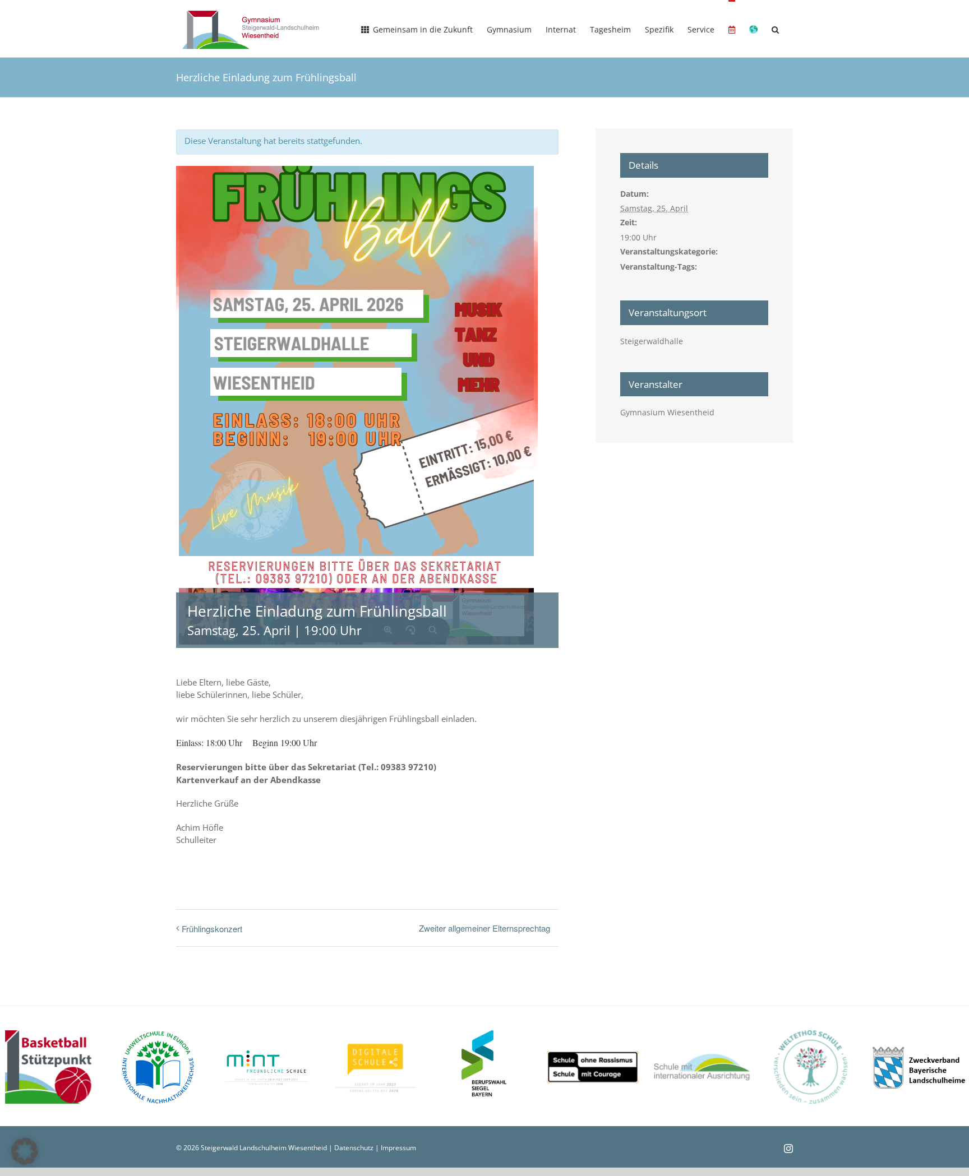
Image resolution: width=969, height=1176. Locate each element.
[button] (775, 28)
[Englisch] (753, 28)
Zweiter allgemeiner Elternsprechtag (484, 928)
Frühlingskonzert (212, 928)
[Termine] (731, 28)
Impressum (398, 1147)
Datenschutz (353, 1147)
